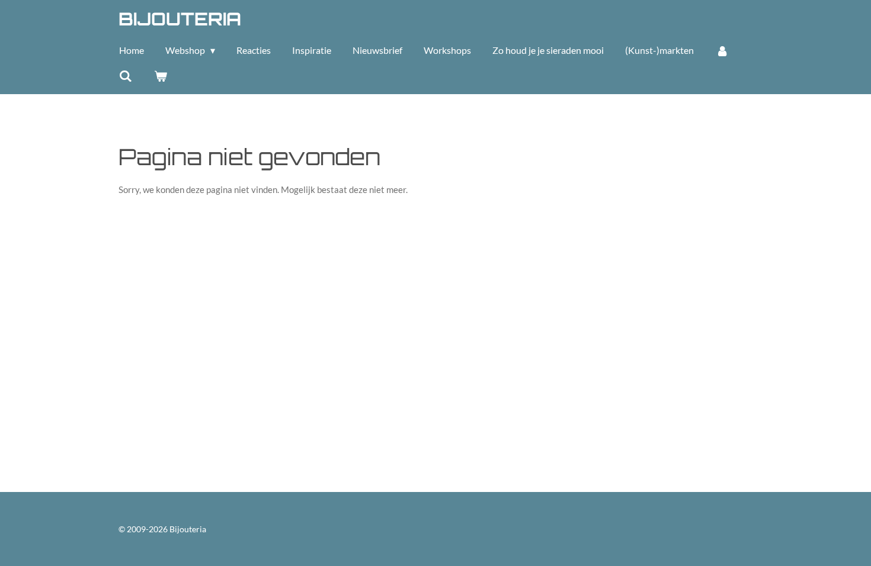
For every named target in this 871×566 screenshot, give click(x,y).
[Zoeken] (125, 75)
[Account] (721, 50)
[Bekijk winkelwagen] (160, 75)
